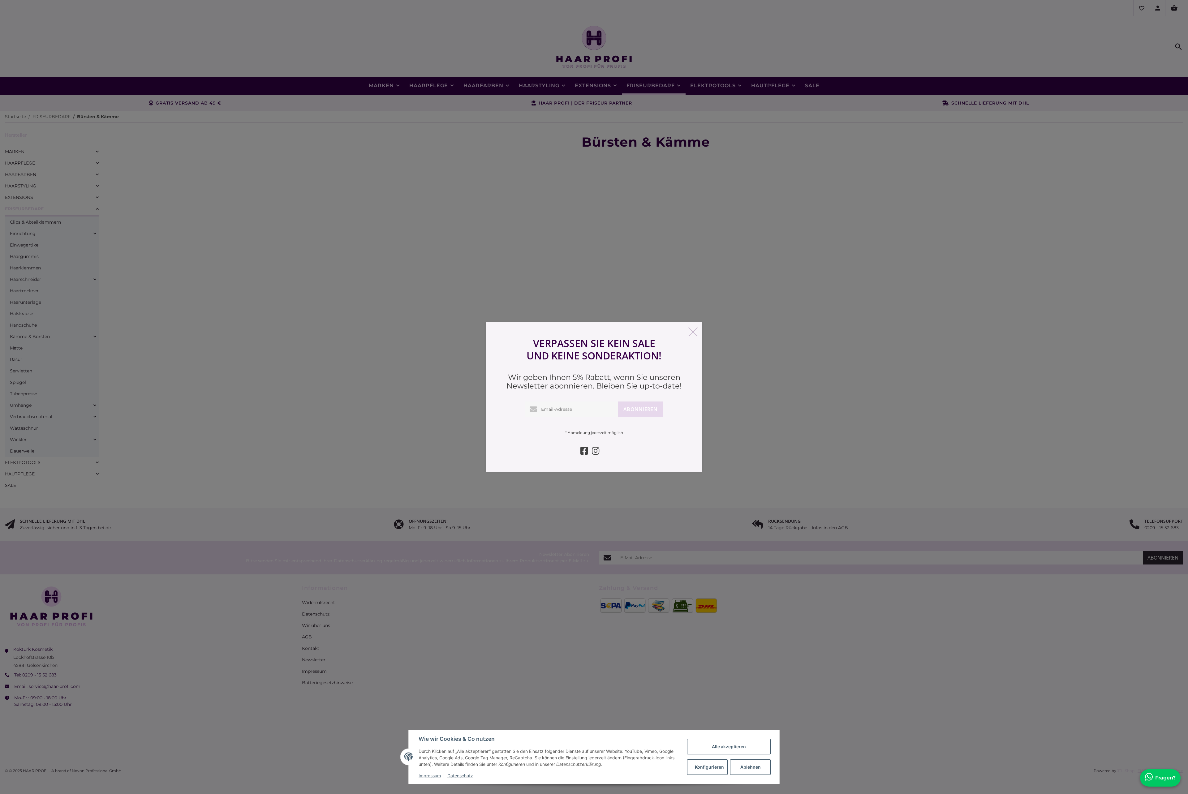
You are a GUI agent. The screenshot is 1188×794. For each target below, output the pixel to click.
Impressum (430, 775)
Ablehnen (750, 767)
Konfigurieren (709, 767)
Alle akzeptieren (729, 746)
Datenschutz (460, 775)
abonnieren (640, 409)
